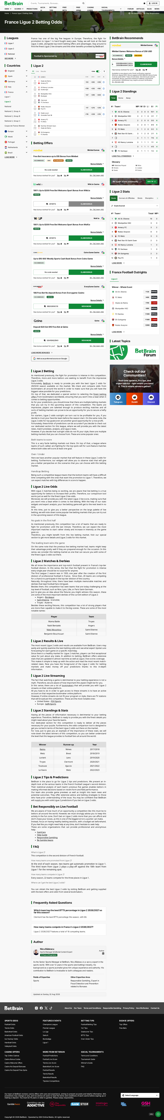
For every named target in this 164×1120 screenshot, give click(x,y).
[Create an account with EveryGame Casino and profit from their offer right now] (97, 312)
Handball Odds (10, 1042)
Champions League (50, 1024)
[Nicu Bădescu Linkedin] (103, 954)
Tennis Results (48, 1074)
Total (150, 213)
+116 (86, 114)
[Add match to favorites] (35, 81)
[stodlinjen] (102, 1104)
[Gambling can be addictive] (36, 1104)
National (8, 106)
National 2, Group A (12, 111)
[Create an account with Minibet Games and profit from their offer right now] (97, 176)
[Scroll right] (157, 198)
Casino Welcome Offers (13, 1063)
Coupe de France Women (15, 126)
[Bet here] (118, 82)
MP (137, 106)
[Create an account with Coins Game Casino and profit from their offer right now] (97, 278)
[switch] (95, 71)
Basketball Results (50, 1077)
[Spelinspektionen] (124, 1104)
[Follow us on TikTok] (50, 1008)
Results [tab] (43, 71)
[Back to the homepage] (14, 3)
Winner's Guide (87, 1063)
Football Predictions (50, 1056)
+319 (99, 108)
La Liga (45, 1032)
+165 (99, 88)
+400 (99, 95)
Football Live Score (50, 1059)
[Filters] (104, 71)
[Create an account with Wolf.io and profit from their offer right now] (97, 244)
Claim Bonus (86, 170)
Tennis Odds (9, 1028)
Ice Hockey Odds (11, 1039)
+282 (93, 82)
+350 (99, 82)
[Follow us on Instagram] (36, 1008)
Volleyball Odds (10, 1046)
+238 (93, 114)
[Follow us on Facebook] (41, 1008)
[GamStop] (80, 1104)
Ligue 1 (7, 97)
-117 (87, 108)
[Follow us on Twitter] (46, 1008)
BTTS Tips (85, 1035)
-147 (86, 95)
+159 (87, 88)
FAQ (82, 1066)
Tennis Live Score (49, 1063)
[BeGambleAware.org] (14, 1104)
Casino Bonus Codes (12, 1059)
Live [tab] (37, 71)
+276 (93, 108)
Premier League (49, 1028)
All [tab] (33, 71)
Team (117, 106)
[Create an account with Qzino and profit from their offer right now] (97, 346)
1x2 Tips (84, 1028)
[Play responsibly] (58, 1104)
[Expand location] (27, 71)
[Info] (158, 1114)
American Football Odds (14, 1035)
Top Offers (123, 1024)
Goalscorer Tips (87, 1032)
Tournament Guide (88, 1059)
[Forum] (134, 352)
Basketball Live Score (51, 1066)
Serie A (45, 1035)
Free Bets (122, 1028)
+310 (99, 114)
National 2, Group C (12, 121)
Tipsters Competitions (51, 1081)
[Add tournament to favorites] (35, 76)
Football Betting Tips (89, 1024)
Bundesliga (47, 1039)
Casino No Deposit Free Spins (16, 1070)
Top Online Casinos (12, 1056)
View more (86, 306)
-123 (86, 82)
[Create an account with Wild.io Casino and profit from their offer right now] (97, 210)
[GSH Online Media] (146, 1104)
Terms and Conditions (89, 1056)
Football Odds (10, 1024)
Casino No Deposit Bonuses (15, 1066)
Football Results (49, 1070)
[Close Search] (83, 3)
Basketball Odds (11, 1032)
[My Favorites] (144, 3)
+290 (93, 95)
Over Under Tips (87, 1039)
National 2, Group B (12, 116)
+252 (93, 88)
